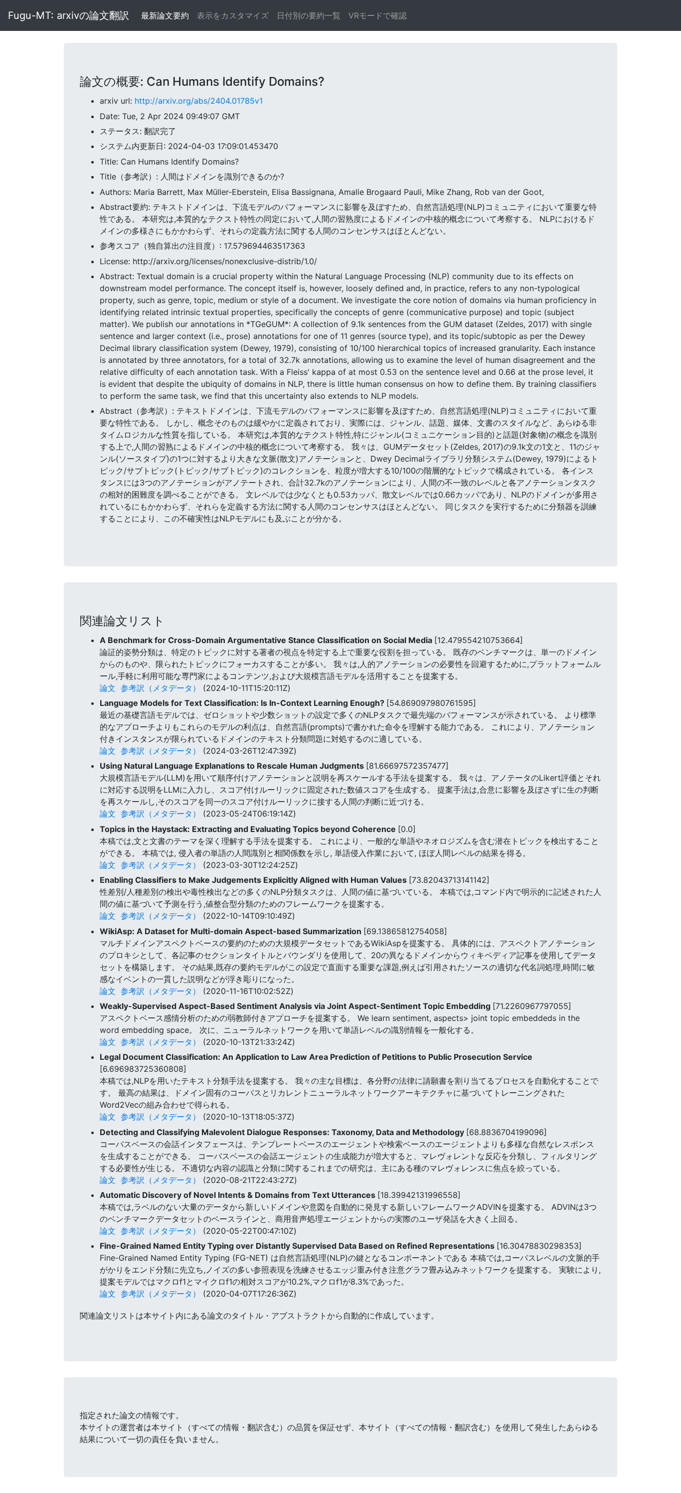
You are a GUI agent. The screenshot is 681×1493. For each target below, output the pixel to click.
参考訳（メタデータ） (160, 688)
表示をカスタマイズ (233, 15)
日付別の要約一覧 (308, 15)
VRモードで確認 (377, 15)
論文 (108, 688)
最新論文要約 (165, 15)
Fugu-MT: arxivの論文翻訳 (68, 15)
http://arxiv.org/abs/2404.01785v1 (199, 101)
